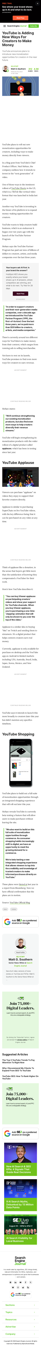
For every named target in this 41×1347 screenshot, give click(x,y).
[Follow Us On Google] (20, 922)
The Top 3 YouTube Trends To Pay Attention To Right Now (18, 1061)
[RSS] (28, 1287)
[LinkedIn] (15, 1282)
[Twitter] (31, 1282)
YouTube (14, 909)
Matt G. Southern (18, 69)
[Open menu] (4, 26)
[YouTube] (21, 1282)
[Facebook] (26, 1282)
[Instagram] (18, 1287)
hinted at (23, 884)
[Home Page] (17, 26)
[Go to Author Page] (5, 68)
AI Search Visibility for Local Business (19, 1239)
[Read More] (20, 1188)
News (5, 909)
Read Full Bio (20, 952)
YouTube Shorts (18, 188)
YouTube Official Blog (20, 902)
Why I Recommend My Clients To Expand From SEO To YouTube (18, 1069)
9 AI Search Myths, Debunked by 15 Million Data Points (19, 1204)
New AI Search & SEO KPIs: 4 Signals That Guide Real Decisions (18, 1169)
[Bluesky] (13, 1287)
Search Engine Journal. (23, 1341)
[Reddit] (23, 1287)
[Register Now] (20, 1152)
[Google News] (10, 1282)
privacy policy (22, 1040)
